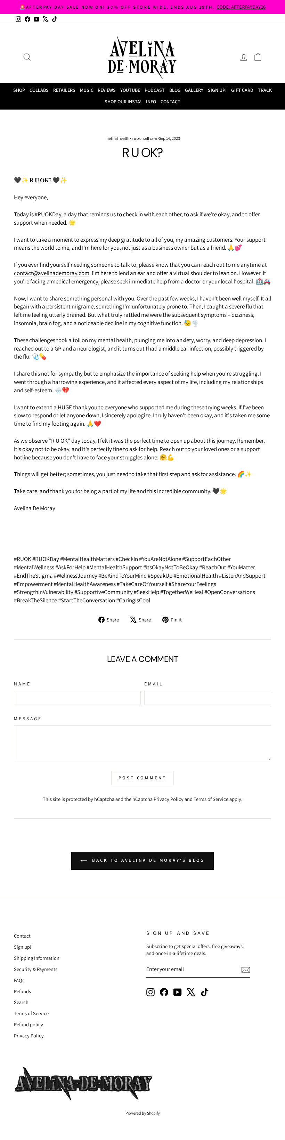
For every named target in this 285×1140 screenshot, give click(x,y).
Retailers (64, 90)
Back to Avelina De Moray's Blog (147, 861)
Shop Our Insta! (123, 101)
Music (86, 90)
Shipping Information (36, 958)
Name (22, 684)
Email (153, 684)
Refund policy (28, 1024)
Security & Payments (35, 969)
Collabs (39, 90)
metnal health (117, 138)
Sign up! (22, 947)
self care (150, 138)
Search (21, 1002)
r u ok (136, 138)
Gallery (194, 90)
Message (28, 718)
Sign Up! (217, 90)
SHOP (19, 90)
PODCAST (155, 90)
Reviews (107, 90)
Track (265, 90)
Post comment (142, 778)
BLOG (175, 90)
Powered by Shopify (142, 1113)
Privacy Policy (169, 799)
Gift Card (242, 90)
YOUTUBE (130, 90)
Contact (170, 101)
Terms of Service (211, 799)
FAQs (19, 980)
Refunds (22, 991)
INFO (151, 101)
